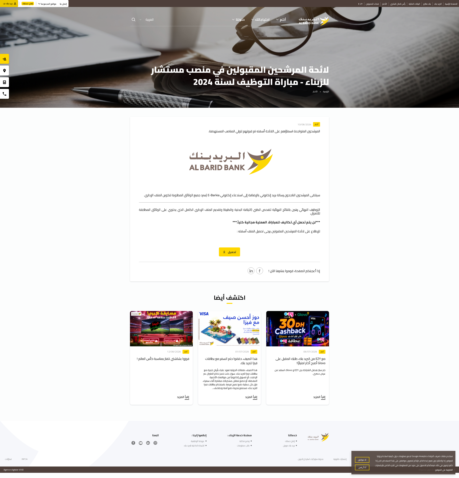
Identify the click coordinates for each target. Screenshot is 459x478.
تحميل (231, 252)
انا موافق (362, 460)
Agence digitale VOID (14, 469)
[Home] (318, 437)
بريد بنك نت (8, 3)
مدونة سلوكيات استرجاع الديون (310, 459)
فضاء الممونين (372, 4)
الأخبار (384, 4)
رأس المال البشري (397, 4)
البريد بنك (438, 4)
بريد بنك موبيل (289, 445)
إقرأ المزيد (319, 397)
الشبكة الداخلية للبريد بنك (194, 445)
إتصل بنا (63, 4)
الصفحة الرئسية (451, 4)
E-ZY (360, 4)
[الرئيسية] (314, 21)
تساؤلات (8, 459)
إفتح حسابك (27, 3)
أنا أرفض (362, 467)
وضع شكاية (245, 441)
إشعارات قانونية (340, 459)
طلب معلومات (243, 445)
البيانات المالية (414, 4)
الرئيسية (326, 91)
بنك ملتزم (427, 4)
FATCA (24, 459)
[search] (133, 19)
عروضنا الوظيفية (197, 441)
